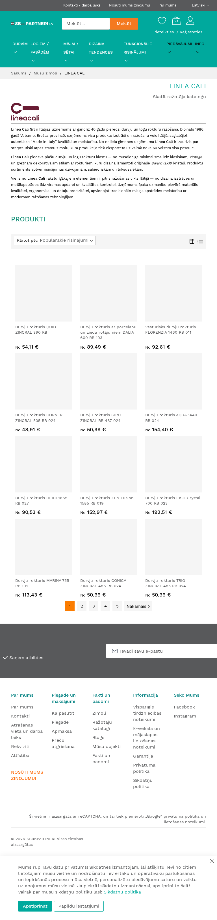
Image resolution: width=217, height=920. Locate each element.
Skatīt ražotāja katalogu (179, 96)
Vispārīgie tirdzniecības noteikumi (147, 713)
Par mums (167, 5)
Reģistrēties (191, 32)
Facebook (184, 707)
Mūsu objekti (106, 746)
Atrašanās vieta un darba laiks (27, 731)
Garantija (143, 756)
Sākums (19, 73)
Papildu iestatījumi (78, 906)
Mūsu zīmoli (46, 73)
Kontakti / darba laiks (82, 5)
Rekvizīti (20, 746)
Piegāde (60, 722)
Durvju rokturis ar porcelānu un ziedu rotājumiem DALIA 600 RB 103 (108, 332)
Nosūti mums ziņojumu (129, 5)
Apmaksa (62, 731)
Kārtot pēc (27, 240)
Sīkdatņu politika (122, 892)
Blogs (98, 737)
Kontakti (20, 716)
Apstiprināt (35, 906)
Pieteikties (164, 32)
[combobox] (86, 24)
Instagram (185, 716)
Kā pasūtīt (63, 713)
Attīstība (20, 755)
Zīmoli (99, 713)
